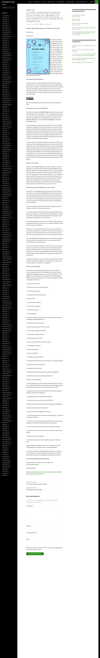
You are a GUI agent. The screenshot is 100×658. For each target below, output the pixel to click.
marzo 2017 (4, 228)
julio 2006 (4, 469)
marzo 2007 (4, 454)
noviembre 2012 (5, 326)
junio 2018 (4, 200)
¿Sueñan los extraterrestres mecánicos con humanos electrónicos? (84, 54)
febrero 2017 (5, 230)
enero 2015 (4, 277)
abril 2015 (4, 271)
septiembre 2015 (6, 262)
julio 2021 (4, 130)
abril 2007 (4, 452)
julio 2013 (4, 311)
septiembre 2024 (6, 59)
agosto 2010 (5, 377)
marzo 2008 (4, 432)
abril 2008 (4, 430)
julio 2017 (4, 221)
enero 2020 (4, 164)
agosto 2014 (5, 287)
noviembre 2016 (5, 236)
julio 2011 (4, 356)
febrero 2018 (5, 207)
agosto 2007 (5, 445)
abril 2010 (4, 385)
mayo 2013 (4, 315)
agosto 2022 (5, 106)
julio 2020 (4, 153)
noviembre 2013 (5, 304)
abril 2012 (4, 339)
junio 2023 (4, 87)
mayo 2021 (4, 134)
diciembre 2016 (5, 234)
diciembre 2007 (5, 437)
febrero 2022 (5, 117)
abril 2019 (4, 181)
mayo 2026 (4, 21)
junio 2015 (4, 268)
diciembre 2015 (5, 256)
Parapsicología (51, 1)
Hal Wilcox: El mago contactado (84, 62)
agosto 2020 (5, 151)
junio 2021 (4, 132)
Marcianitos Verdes (8, 2)
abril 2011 (4, 362)
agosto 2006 (5, 467)
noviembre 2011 (5, 349)
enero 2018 (4, 209)
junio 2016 (4, 245)
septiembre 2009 (6, 398)
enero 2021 (4, 142)
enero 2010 (4, 390)
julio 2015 (4, 266)
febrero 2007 (5, 456)
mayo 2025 (4, 44)
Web (27, 539)
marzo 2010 (4, 386)
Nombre (29, 526)
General (92, 1)
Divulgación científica (81, 1)
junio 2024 (4, 64)
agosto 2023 (5, 83)
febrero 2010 (5, 388)
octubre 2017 (5, 215)
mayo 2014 (4, 292)
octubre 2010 (5, 373)
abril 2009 (4, 407)
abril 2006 (4, 475)
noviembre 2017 (5, 213)
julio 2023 (4, 85)
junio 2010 (4, 381)
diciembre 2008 (5, 415)
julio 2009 (4, 401)
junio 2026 (4, 19)
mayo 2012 (4, 337)
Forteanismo (36, 1)
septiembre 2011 (6, 352)
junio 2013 (4, 313)
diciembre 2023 (5, 76)
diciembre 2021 (5, 121)
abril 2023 (4, 91)
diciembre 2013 (5, 302)
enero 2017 (4, 232)
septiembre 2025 (6, 36)
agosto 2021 (5, 128)
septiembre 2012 (6, 330)
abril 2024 (4, 68)
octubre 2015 (5, 260)
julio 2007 (4, 447)
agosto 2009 (5, 400)
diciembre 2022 (5, 98)
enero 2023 (4, 96)
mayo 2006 (4, 473)
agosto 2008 (5, 422)
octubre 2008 (5, 418)
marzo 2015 (4, 273)
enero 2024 (4, 74)
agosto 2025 (5, 38)
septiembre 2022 (6, 104)
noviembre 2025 (5, 32)
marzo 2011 (4, 364)
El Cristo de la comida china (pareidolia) (36, 483)
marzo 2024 (4, 70)
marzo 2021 (4, 138)
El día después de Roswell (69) (34, 488)
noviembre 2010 (5, 371)
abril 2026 (4, 23)
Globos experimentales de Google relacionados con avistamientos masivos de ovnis (83, 32)
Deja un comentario (46, 24)
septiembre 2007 (6, 443)
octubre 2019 (5, 170)
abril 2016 (4, 249)
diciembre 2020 (5, 143)
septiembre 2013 (6, 307)
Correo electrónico (31, 532)
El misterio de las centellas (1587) (80, 23)
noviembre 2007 (5, 439)
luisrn (37, 24)
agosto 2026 (5, 15)
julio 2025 (4, 40)
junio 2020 (4, 155)
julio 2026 (4, 17)
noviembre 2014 (5, 281)
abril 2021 (4, 136)
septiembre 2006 (6, 466)
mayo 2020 (4, 157)
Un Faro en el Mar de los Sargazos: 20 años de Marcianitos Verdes (83, 59)
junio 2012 (4, 336)
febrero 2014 (5, 298)
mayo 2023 (4, 89)
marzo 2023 (4, 93)
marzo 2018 (4, 206)
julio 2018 (4, 198)
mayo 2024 (4, 66)
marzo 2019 (4, 183)
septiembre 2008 (6, 420)
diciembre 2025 (5, 30)
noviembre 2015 (5, 258)
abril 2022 (4, 113)
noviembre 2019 (5, 168)
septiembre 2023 (6, 81)
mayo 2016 (4, 247)
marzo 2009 (4, 409)
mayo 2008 (4, 428)
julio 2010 (4, 379)
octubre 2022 (5, 102)
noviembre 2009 (5, 394)
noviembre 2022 (5, 100)
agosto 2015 (5, 264)
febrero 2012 (5, 343)
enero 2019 (4, 187)
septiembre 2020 (6, 149)
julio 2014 (4, 288)
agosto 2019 (5, 174)
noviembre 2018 (5, 190)
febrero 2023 (5, 94)
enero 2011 (4, 368)
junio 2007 (4, 449)
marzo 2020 (4, 160)
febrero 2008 (5, 433)
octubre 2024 (5, 57)
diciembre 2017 (5, 211)
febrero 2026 (5, 27)
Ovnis (30, 1)
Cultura (43, 1)
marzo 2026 (4, 25)
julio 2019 (4, 175)
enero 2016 (4, 255)
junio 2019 (4, 177)
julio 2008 (4, 424)
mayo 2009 (4, 405)
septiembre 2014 (6, 285)
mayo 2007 (4, 450)
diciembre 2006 (5, 460)
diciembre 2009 (5, 392)
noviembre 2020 (5, 145)
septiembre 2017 (6, 217)
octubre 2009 (5, 396)
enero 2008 (4, 435)
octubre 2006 (5, 464)
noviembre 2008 (5, 417)
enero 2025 (4, 51)
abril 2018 (4, 204)
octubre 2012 (5, 328)
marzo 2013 (4, 319)
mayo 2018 (4, 202)
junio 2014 (4, 290)
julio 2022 (4, 108)
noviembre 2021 (5, 123)
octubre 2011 (5, 351)
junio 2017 (4, 223)
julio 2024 (4, 62)
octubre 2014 (5, 283)
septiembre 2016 (6, 239)
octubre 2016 (5, 238)
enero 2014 (4, 300)
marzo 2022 (4, 115)
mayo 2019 (4, 179)
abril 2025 (4, 45)
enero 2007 (4, 458)
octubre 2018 (5, 192)
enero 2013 (4, 322)
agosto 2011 (5, 354)
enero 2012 (4, 345)
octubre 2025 (5, 34)
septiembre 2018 (6, 194)
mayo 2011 (4, 360)
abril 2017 (4, 226)
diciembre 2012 (5, 324)
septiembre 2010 (6, 375)
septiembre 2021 (6, 126)
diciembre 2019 (5, 166)
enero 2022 (4, 119)
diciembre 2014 (5, 279)
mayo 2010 (4, 383)
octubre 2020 (5, 147)
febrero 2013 (5, 320)
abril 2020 (4, 158)
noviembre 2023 (5, 77)
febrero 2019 (5, 185)
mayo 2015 (4, 270)
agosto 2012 (5, 332)
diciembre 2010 (5, 369)
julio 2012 (4, 334)
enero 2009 (4, 413)
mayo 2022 (4, 111)
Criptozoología (70, 1)
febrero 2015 (5, 275)
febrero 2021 (5, 140)
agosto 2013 (5, 309)
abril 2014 (4, 294)
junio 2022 (4, 110)
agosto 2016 (5, 241)
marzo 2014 (4, 296)
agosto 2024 (5, 61)
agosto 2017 (5, 219)
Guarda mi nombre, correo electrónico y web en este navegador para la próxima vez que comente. (44, 548)
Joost (73, 62)
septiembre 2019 (6, 172)
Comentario (29, 506)
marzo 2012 (4, 341)
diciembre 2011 (5, 347)
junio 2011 (4, 358)
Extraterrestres (60, 1)
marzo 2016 (4, 251)
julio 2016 (4, 243)
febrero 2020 (5, 162)
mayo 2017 (4, 224)
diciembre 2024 (5, 53)
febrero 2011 (5, 366)
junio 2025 (4, 42)
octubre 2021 (5, 125)
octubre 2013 (5, 305)
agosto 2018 (5, 196)
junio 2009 (4, 403)
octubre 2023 (5, 79)
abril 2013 (4, 317)
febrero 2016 (5, 253)
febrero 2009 (5, 411)
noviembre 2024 (5, 55)
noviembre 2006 (5, 462)
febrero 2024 (5, 72)
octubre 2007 (5, 441)
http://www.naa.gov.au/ (32, 464)
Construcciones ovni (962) (78, 15)
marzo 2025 (4, 47)
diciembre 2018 (5, 189)
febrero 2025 (5, 49)
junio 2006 (4, 471)
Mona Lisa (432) (76, 19)
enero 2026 (4, 29)
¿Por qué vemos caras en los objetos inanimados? (84, 27)
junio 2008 (4, 426)
